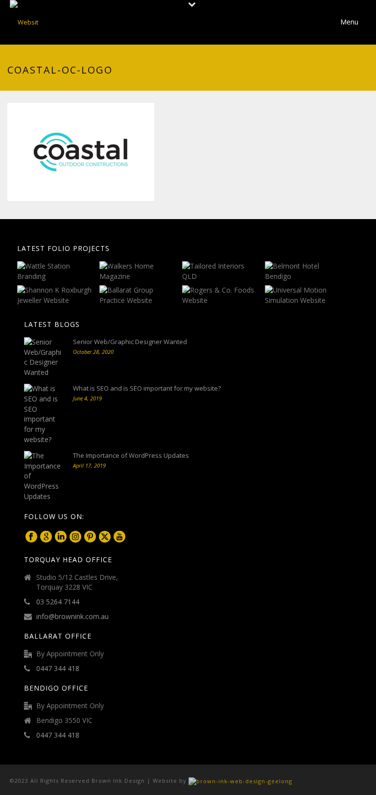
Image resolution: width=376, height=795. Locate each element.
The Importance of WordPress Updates (131, 455)
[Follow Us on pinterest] (90, 537)
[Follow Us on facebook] (31, 537)
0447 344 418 (57, 668)
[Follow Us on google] (46, 537)
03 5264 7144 (57, 601)
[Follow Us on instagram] (75, 537)
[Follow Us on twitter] (105, 537)
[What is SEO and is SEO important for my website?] (43, 414)
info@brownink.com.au (72, 616)
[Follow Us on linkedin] (61, 537)
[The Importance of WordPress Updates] (43, 476)
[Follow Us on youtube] (119, 537)
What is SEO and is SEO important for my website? (147, 388)
